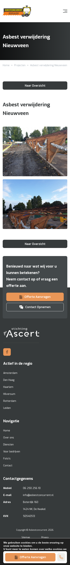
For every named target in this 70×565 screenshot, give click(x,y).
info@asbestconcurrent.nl (38, 495)
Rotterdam (9, 401)
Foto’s (7, 458)
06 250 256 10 (32, 488)
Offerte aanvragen (33, 557)
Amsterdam (10, 373)
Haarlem (8, 387)
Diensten (8, 444)
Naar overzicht (35, 86)
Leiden (7, 408)
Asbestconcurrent (38, 530)
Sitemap (26, 537)
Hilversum (9, 394)
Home (6, 65)
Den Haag (8, 380)
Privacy (44, 537)
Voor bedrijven (11, 451)
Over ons (8, 437)
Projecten (19, 65)
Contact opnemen (38, 307)
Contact (7, 465)
